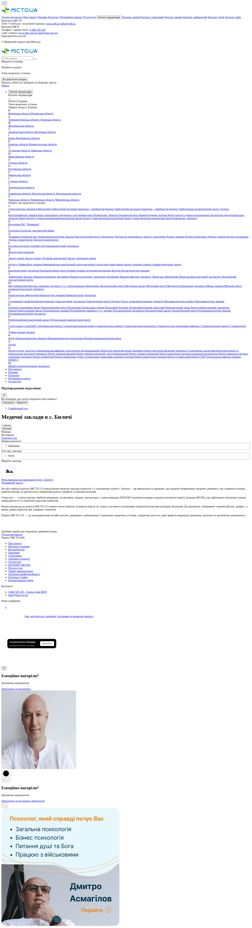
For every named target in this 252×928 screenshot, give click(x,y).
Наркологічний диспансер (80, 295)
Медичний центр (156, 286)
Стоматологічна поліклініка (140, 326)
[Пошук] (35, 59)
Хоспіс (12, 344)
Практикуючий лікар (177, 307)
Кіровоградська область (43, 144)
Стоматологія (237, 326)
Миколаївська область (21, 156)
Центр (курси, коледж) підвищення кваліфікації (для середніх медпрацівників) (54, 350)
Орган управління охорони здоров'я (142, 301)
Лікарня (28, 276)
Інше (112, 264)
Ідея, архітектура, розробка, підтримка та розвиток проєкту (59, 616)
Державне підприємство (22, 236)
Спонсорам (14, 555)
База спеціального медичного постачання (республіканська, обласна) (78, 215)
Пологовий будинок (117, 307)
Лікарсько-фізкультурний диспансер (199, 276)
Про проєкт (30, 17)
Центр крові (166, 353)
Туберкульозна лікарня (21, 332)
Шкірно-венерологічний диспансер (29, 366)
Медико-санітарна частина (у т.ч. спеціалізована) (57, 286)
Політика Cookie (18, 577)
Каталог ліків (233, 17)
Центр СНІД (199, 356)
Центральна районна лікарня (224, 356)
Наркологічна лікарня (52, 295)
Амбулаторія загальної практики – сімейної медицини (146, 209)
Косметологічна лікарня (135, 270)
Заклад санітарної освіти (81, 258)
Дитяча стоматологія (20, 239)
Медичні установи (19, 546)
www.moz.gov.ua (27, 32)
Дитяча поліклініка (195, 236)
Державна (14, 445)
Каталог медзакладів (109, 17)
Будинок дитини (158, 215)
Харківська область (20, 193)
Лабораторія (15, 276)
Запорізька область (45, 132)
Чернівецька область (42, 199)
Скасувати (8, 402)
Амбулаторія (43, 209)
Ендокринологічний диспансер (60, 246)
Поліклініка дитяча (93, 307)
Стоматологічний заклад (215, 326)
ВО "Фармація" (30, 224)
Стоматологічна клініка (109, 326)
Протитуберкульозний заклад (25, 310)
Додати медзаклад (11, 17)
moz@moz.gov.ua (48, 32)
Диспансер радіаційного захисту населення (140, 236)
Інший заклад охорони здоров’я (134, 264)
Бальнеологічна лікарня (133, 215)
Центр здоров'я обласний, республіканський (102, 353)
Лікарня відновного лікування (51, 276)
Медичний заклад (135, 286)
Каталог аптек (216, 17)
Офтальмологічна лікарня (209, 301)
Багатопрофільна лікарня (23, 215)
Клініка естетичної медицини (94, 270)
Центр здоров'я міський (62, 353)
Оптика (116, 301)
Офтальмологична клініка (178, 301)
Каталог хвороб (131, 17)
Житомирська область (21, 125)
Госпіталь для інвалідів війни (37, 230)
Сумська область (18, 181)
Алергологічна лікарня (22, 209)
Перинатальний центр (54, 307)
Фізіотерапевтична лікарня (31, 338)
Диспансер (108, 236)
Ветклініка (14, 224)
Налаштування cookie (20, 580)
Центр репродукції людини (151, 356)
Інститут (13, 264)
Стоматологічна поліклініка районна (178, 326)
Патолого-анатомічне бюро (24, 307)
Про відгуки (15, 568)
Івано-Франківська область (24, 138)
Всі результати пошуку (14, 79)
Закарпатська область (21, 132)
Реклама (42, 17)
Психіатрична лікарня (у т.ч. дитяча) (91, 310)
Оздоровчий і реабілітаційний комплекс (32, 301)
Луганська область (19, 150)
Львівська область (41, 150)
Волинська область (42, 113)
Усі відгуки (89, 17)
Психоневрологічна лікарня (214, 310)
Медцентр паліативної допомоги (186, 286)
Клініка (71, 270)
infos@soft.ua (67, 23)
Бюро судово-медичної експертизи (103, 218)
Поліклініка (75, 307)
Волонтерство (16, 549)
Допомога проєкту (19, 558)
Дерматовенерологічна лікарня (55, 236)
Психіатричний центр (185, 310)
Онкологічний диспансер (71, 301)
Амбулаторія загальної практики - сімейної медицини (82, 209)
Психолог (53, 17)
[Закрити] (4, 395)
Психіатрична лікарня (56, 310)
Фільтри (7, 428)
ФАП (11, 338)
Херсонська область (44, 193)
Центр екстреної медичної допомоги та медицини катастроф (180, 350)
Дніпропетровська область (24, 119)
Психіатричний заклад (158, 310)
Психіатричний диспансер (129, 310)
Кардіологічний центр (53, 270)
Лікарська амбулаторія (165, 276)
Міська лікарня (215, 286)
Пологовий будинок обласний (147, 307)
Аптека (224, 209)
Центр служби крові (179, 356)
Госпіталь (14, 230)
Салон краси (16, 326)
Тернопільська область (21, 187)
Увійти (5, 85)
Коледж (116, 270)
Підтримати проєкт (71, 17)
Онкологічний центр (98, 301)
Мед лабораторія (18, 286)
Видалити (22, 402)
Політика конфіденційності (24, 574)
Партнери (14, 552)
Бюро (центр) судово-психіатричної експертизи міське (51, 218)
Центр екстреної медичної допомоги (122, 350)
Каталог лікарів (173, 17)
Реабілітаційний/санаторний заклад (29, 319)
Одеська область (17, 162)
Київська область (18, 144)
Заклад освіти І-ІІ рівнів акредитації (46, 258)
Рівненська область (19, 175)
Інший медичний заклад (167, 264)
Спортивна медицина (49, 326)
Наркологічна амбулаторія (23, 295)
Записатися (38, 800)
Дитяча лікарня (175, 236)
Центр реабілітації (44, 356)
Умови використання (20, 571)
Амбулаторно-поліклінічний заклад (199, 209)
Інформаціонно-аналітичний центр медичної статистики (75, 264)
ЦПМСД (13, 360)
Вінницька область (19, 113)
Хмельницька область (68, 193)
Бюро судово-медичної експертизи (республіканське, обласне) (160, 218)
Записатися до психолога (16, 688)
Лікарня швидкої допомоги (135, 276)
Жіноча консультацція (21, 252)
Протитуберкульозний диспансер (209, 307)
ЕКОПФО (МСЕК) (19, 565)
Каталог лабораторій (195, 17)
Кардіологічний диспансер (24, 270)
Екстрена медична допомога (25, 246)
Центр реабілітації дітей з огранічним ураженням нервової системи (95, 356)
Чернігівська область (67, 199)
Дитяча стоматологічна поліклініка (227, 236)
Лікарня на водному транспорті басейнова (94, 276)
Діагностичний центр (45, 239)
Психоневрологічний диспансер (27, 313)
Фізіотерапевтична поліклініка (65, 338)
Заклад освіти (16, 258)
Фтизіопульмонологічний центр (102, 338)
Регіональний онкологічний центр (70, 319)
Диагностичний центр (87, 236)
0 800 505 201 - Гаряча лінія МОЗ (27, 592)
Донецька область (50, 119)
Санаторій (30, 326)
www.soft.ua (53, 23)
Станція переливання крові (78, 326)
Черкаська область (19, 199)
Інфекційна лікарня (30, 264)
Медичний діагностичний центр (105, 286)
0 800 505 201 (38, 29)
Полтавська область (19, 169)
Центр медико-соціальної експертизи (196, 353)
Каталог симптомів (152, 17)
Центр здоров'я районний (144, 353)
